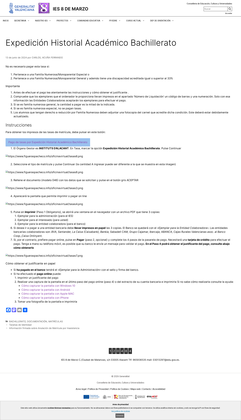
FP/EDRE (113, 20)
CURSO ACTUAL (133, 20)
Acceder (228, 13)
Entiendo (119, 416)
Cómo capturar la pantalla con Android (45, 289)
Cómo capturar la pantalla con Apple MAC (47, 293)
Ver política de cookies (120, 411)
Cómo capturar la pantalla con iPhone (45, 297)
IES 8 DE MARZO (70, 9)
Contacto (146, 389)
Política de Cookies (119, 389)
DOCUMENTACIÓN (37, 321)
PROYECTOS (62, 20)
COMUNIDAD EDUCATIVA (88, 20)
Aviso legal (81, 389)
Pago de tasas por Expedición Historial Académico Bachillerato (47, 142)
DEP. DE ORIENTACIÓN (160, 20)
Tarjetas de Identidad (20, 324)
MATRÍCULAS (55, 321)
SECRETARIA (20, 20)
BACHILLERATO (17, 321)
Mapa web (135, 389)
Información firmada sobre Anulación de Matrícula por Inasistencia (44, 328)
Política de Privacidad (98, 389)
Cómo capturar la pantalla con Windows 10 (48, 285)
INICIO (6, 20)
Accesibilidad (159, 389)
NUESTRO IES (41, 20)
